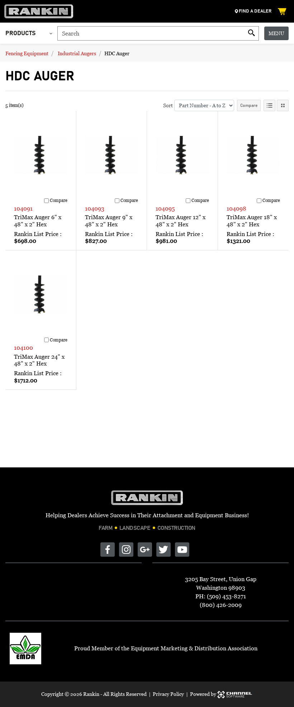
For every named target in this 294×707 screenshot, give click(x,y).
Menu (276, 33)
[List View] (269, 105)
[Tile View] (283, 105)
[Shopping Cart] (283, 11)
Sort (168, 105)
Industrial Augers (77, 53)
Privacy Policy (168, 694)
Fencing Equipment (26, 53)
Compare (248, 105)
